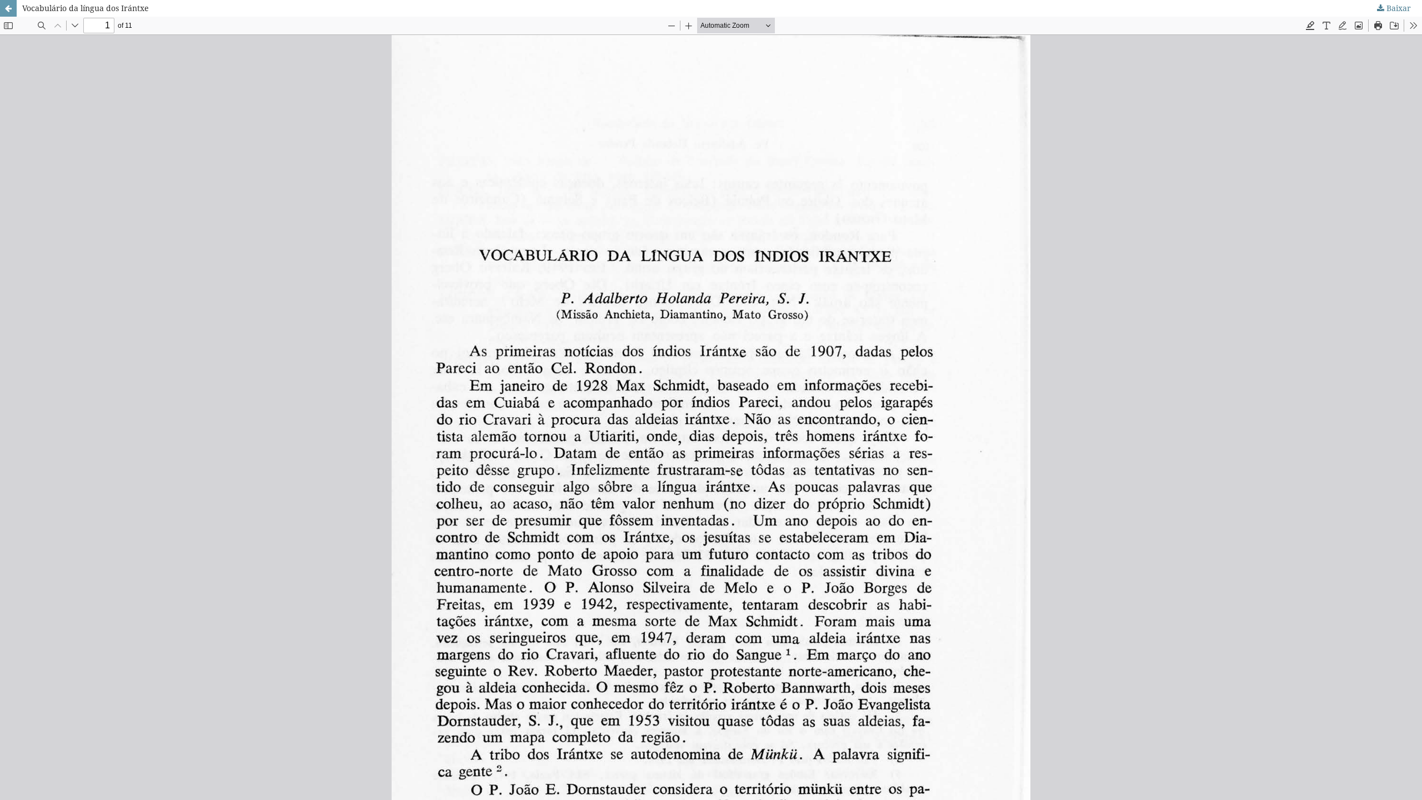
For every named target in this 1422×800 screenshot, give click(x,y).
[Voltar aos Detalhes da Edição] (8, 8)
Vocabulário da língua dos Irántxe (85, 8)
